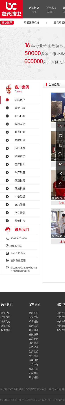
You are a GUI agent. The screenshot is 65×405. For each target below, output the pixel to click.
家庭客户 (20, 99)
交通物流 (20, 180)
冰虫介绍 (5, 312)
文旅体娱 (20, 204)
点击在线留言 (18, 253)
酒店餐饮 (20, 156)
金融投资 (20, 140)
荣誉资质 (5, 317)
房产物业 (20, 164)
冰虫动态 (5, 321)
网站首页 (34, 9)
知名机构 (20, 115)
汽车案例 (20, 212)
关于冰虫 (51, 9)
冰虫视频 (5, 325)
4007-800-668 (18, 238)
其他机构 (20, 220)
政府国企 (20, 124)
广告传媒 (20, 196)
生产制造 (20, 172)
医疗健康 (20, 148)
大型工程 (20, 107)
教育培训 (20, 132)
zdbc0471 (16, 245)
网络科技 (20, 188)
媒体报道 (5, 330)
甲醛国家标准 (31, 22)
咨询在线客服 (18, 260)
